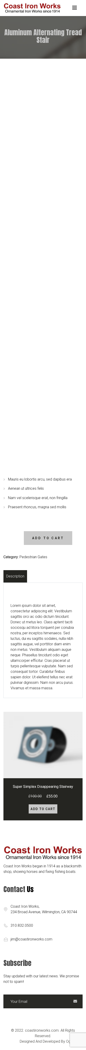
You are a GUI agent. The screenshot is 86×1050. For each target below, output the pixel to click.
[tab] (15, 576)
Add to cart (48, 538)
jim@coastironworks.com (31, 939)
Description (15, 576)
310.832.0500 (22, 925)
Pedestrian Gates (33, 557)
